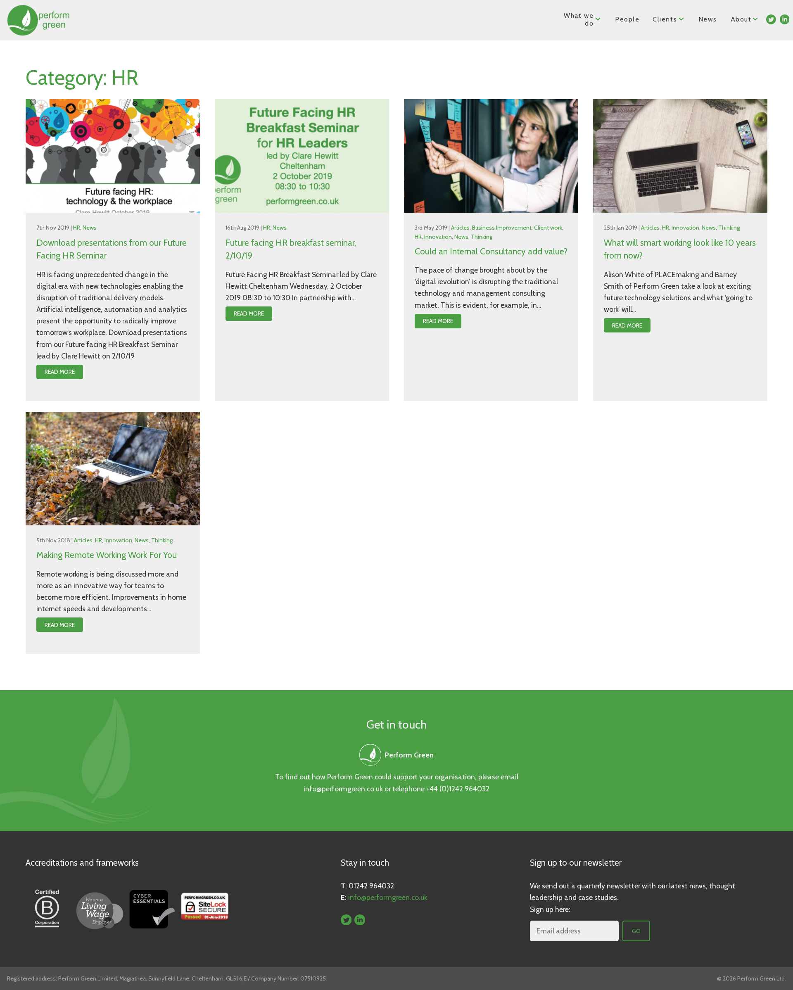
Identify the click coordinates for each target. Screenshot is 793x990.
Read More (60, 371)
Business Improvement (502, 227)
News (707, 19)
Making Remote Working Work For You (106, 555)
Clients (665, 19)
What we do (579, 19)
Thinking (481, 236)
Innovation (438, 236)
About (741, 19)
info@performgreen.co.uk (343, 788)
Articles (460, 227)
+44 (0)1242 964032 (457, 788)
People (627, 19)
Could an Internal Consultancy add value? (491, 251)
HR (76, 227)
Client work (548, 227)
